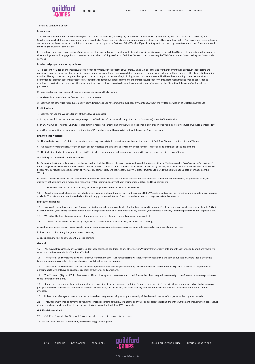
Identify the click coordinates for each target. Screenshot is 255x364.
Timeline (157, 10)
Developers (176, 10)
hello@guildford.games (166, 343)
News (143, 10)
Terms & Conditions (199, 343)
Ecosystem (196, 10)
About (130, 10)
